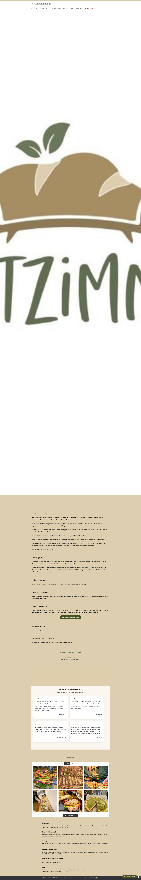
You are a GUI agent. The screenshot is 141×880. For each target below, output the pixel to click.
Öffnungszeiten (77, 8)
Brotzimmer (34, 8)
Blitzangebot (90, 8)
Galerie (66, 8)
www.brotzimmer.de (40, 3)
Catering (44, 8)
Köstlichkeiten (55, 8)
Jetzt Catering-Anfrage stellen (70, 617)
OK (96, 877)
